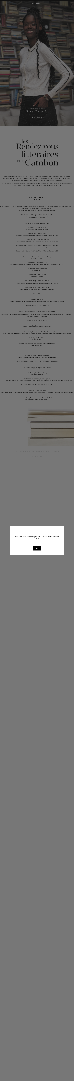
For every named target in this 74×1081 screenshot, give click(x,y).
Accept (37, 548)
